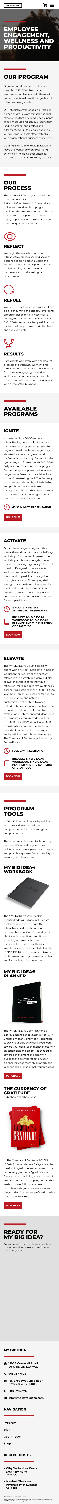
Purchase (13, 1076)
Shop (7, 1443)
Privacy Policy (8, 1497)
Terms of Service (20, 1497)
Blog (7, 1429)
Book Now (13, 517)
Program (10, 1422)
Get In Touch (12, 1436)
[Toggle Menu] (52, 5)
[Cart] (45, 5)
